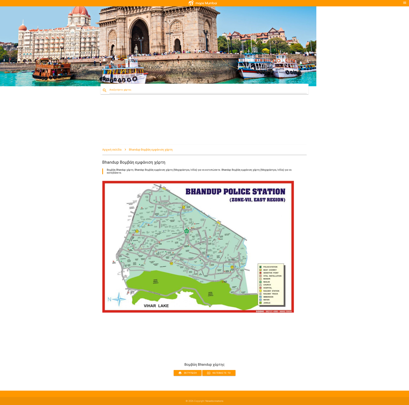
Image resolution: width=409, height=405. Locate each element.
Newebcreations (214, 401)
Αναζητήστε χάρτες (120, 89)
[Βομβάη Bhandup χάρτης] (198, 311)
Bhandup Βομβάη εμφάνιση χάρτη (151, 149)
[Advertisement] (198, 122)
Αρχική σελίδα (111, 149)
